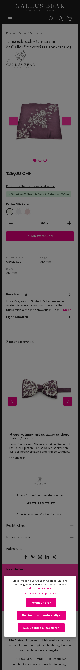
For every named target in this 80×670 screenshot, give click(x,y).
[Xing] (54, 558)
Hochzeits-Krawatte (27, 664)
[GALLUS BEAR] (40, 59)
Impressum (49, 593)
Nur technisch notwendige (41, 615)
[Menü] (10, 19)
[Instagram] (40, 558)
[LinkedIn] (47, 558)
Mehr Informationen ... (40, 588)
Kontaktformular (51, 514)
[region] (40, 121)
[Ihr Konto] (60, 19)
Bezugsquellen (56, 658)
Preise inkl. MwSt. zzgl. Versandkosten (30, 186)
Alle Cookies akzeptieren (41, 627)
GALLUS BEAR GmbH (28, 658)
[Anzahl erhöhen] (69, 223)
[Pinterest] (33, 558)
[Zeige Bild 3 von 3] (45, 160)
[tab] (39, 301)
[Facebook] (26, 558)
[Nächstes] (66, 121)
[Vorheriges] (13, 121)
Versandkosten (18, 645)
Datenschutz (32, 593)
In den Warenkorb (40, 236)
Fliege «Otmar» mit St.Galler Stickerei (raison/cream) (39, 436)
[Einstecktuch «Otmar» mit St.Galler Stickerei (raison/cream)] (40, 121)
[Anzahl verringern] (10, 223)
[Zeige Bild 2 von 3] (39, 160)
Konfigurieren (41, 602)
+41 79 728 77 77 (40, 503)
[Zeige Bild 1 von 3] (34, 160)
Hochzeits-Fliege (55, 664)
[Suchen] (51, 19)
